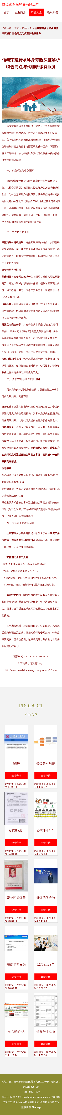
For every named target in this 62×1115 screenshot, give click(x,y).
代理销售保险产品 (49, 1102)
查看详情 (16, 775)
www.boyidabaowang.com (36, 1097)
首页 (6, 12)
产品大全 (36, 12)
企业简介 (20, 12)
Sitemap (36, 1107)
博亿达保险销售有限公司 (21, 4)
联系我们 (52, 12)
